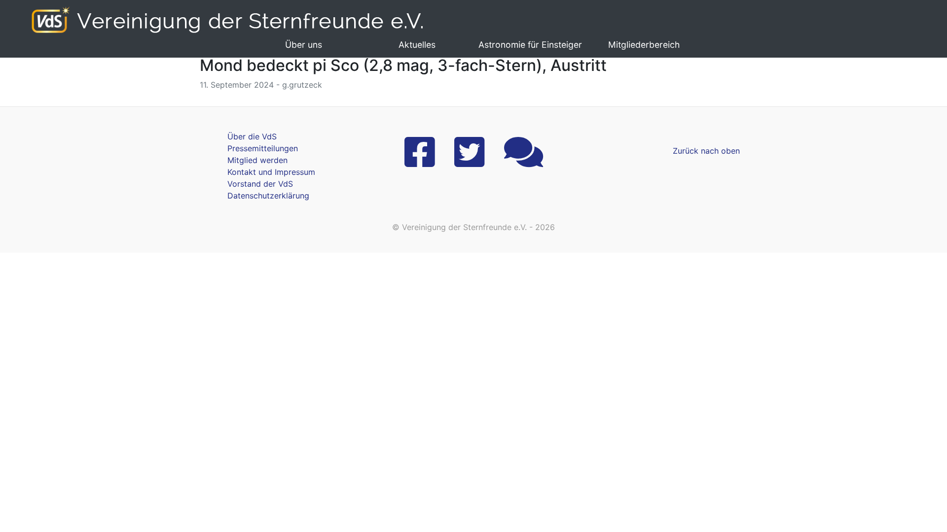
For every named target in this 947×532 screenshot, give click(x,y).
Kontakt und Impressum (271, 172)
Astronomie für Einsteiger (530, 44)
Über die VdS (252, 136)
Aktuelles (417, 44)
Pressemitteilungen (262, 148)
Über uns (303, 44)
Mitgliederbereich (644, 44)
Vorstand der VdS (260, 184)
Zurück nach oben (706, 151)
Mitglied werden (257, 160)
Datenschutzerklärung (268, 195)
